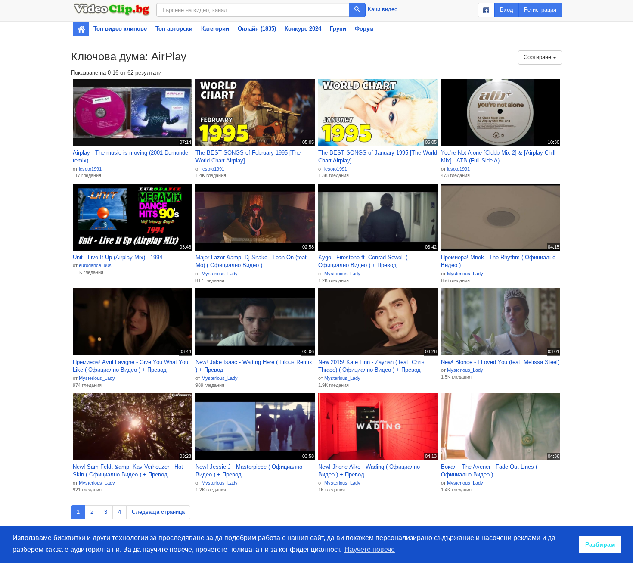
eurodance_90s (95, 265)
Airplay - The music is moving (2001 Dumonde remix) (130, 156)
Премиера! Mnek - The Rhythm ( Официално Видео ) (498, 261)
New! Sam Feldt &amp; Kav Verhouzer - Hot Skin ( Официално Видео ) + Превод (128, 470)
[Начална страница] (81, 29)
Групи (338, 28)
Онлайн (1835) (257, 28)
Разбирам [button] (600, 544)
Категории (215, 28)
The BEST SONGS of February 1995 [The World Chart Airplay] (248, 156)
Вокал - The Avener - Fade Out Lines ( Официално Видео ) (489, 470)
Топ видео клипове (120, 28)
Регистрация (540, 9)
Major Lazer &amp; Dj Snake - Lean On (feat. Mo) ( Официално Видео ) (251, 261)
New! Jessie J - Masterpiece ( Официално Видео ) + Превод (248, 470)
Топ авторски (173, 28)
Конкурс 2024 (303, 28)
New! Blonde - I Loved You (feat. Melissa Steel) (500, 362)
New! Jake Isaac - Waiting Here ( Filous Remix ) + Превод (253, 366)
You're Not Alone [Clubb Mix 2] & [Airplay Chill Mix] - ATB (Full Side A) (498, 156)
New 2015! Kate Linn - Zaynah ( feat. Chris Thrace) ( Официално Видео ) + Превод (371, 366)
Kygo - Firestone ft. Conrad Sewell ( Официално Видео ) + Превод (362, 261)
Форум (364, 28)
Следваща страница (158, 512)
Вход (506, 9)
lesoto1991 (90, 168)
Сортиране (538, 57)
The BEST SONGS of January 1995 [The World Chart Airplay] (377, 156)
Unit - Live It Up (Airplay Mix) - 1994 (117, 257)
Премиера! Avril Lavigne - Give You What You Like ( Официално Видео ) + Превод (130, 366)
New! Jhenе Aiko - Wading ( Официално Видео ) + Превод (369, 470)
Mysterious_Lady (220, 273)
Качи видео (382, 9)
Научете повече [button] (369, 549)
